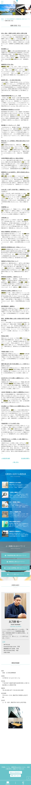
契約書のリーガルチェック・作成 (10, 125)
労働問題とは (5, 207)
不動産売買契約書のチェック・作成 (11, 95)
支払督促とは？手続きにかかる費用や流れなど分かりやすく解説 (15, 407)
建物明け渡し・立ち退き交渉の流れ (11, 80)
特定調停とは (5, 49)
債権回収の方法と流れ (7, 64)
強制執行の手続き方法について (9, 261)
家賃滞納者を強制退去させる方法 (10, 109)
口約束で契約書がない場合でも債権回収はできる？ (15, 392)
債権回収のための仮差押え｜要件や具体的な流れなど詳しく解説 (15, 173)
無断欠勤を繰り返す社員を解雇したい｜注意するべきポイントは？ (15, 365)
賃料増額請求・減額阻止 (8, 306)
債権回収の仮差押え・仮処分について (11, 277)
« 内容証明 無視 (5, 458)
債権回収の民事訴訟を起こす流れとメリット (13, 247)
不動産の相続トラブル (7, 351)
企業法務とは (5, 217)
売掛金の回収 (5, 336)
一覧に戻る (15, 462)
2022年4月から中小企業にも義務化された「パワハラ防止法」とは (15, 379)
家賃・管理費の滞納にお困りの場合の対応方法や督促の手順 (15, 319)
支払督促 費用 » (25, 458)
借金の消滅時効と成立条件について (11, 231)
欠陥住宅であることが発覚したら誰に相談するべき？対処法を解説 (14, 440)
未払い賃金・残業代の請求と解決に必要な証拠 (14, 33)
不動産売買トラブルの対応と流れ (10, 423)
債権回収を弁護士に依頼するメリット (11, 290)
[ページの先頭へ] (28, 778)
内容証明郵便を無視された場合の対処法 (12, 158)
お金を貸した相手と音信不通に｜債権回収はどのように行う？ (15, 190)
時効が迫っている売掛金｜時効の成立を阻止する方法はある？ (15, 141)
